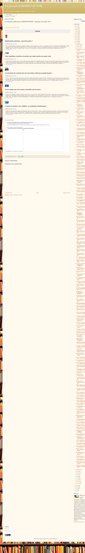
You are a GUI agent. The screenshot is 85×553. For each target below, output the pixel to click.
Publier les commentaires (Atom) (16, 194)
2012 (76, 490)
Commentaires (9, 531)
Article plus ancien (66, 192)
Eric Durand (14, 59)
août (77, 471)
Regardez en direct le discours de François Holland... (80, 449)
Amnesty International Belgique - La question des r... (80, 250)
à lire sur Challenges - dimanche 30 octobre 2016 (80, 210)
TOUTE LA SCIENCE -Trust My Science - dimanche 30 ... (80, 319)
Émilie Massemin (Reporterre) (17, 151)
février (77, 481)
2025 (76, 27)
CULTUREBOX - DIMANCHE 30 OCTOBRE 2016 (79, 214)
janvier (77, 483)
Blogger (55, 538)
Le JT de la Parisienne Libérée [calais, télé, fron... (80, 285)
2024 (76, 29)
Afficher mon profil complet (79, 521)
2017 (76, 41)
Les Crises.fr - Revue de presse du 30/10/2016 (80, 323)
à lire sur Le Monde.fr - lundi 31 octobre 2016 (80, 157)
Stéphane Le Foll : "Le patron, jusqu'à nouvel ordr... (80, 231)
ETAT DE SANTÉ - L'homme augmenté (80, 375)
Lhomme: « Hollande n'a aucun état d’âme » (80, 404)
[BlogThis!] (19, 156)
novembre (78, 46)
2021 (76, 34)
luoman (48, 538)
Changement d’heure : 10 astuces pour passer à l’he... (80, 412)
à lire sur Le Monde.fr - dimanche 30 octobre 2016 (80, 254)
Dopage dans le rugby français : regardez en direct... (80, 261)
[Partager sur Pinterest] (23, 156)
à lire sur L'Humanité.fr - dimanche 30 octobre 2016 (80, 239)
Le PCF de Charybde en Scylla (80, 272)
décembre (78, 44)
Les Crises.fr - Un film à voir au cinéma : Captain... (80, 326)
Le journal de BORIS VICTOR (23, 6)
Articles (7, 528)
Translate (13, 16)
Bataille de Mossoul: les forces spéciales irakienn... (80, 112)
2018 (76, 39)
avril (77, 478)
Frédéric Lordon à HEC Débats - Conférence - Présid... (80, 57)
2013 (76, 488)
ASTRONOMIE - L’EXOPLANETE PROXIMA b (79, 292)
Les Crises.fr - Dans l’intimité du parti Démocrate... (79, 162)
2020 (76, 36)
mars (77, 479)
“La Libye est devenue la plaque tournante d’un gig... (80, 378)
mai (77, 476)
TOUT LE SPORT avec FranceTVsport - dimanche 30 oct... (80, 335)
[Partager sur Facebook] (22, 156)
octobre (77, 47)
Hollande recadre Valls (80, 144)
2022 (76, 32)
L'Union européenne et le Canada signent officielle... (80, 275)
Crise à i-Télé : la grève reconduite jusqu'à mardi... (80, 109)
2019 (76, 38)
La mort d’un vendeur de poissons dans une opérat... (80, 53)
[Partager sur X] (20, 156)
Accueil (37, 192)
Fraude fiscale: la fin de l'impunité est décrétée (80, 425)
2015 (76, 485)
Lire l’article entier (9, 49)
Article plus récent (8, 192)
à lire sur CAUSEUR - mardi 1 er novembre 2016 (80, 92)
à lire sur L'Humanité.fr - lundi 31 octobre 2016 (80, 133)
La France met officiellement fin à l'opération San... (80, 105)
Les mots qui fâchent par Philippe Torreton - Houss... (80, 136)
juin (77, 474)
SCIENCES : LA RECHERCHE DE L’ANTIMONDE (80, 72)
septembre (78, 469)
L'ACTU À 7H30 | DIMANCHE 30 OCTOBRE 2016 (79, 339)
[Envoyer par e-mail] (18, 156)
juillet (77, 473)
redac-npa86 (14, 43)
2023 (76, 31)
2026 (76, 26)
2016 (76, 43)
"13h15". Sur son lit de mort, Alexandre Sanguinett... (80, 228)
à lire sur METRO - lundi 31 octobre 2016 (80, 122)
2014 (76, 487)
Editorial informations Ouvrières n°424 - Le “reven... (80, 354)
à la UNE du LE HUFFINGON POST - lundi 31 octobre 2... (80, 88)
